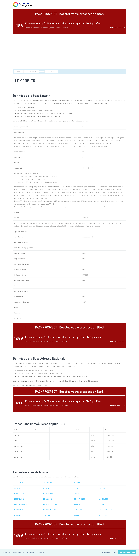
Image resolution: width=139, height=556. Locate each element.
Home (19, 71)
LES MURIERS (18, 510)
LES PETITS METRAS (49, 510)
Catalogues (31, 71)
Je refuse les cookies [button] (109, 552)
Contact (122, 4)
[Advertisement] (69, 51)
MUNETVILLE (47, 515)
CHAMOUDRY (103, 483)
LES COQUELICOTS (20, 504)
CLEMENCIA (18, 488)
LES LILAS (76, 504)
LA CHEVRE (46, 488)
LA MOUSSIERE (19, 494)
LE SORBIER (52, 71)
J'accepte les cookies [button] (127, 552)
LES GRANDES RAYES (50, 504)
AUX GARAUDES (48, 483)
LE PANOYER (77, 494)
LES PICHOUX (78, 510)
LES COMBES (103, 499)
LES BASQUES (47, 499)
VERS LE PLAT (103, 515)
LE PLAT (101, 494)
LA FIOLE (76, 488)
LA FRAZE (102, 488)
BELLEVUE (76, 483)
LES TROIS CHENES (105, 510)
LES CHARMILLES (79, 499)
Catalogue (113, 4)
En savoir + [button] (40, 552)
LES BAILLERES (19, 499)
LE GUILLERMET (48, 494)
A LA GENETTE (19, 483)
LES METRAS (103, 504)
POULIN (76, 515)
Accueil (94, 4)
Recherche (103, 4)
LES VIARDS (18, 515)
